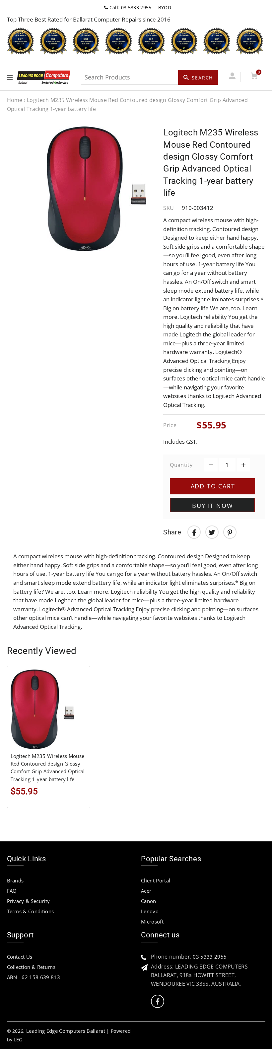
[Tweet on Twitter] (212, 532)
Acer (146, 890)
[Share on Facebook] (194, 532)
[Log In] (232, 77)
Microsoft (152, 921)
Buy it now (212, 506)
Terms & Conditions (30, 911)
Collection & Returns (31, 967)
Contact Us (20, 956)
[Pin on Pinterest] (230, 532)
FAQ (12, 890)
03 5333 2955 (210, 956)
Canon (148, 901)
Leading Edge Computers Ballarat (65, 1030)
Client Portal (155, 880)
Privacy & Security (28, 901)
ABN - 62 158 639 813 (33, 977)
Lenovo (150, 911)
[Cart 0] (254, 77)
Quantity (181, 465)
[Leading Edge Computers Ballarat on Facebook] (157, 1001)
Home (15, 100)
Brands (15, 880)
